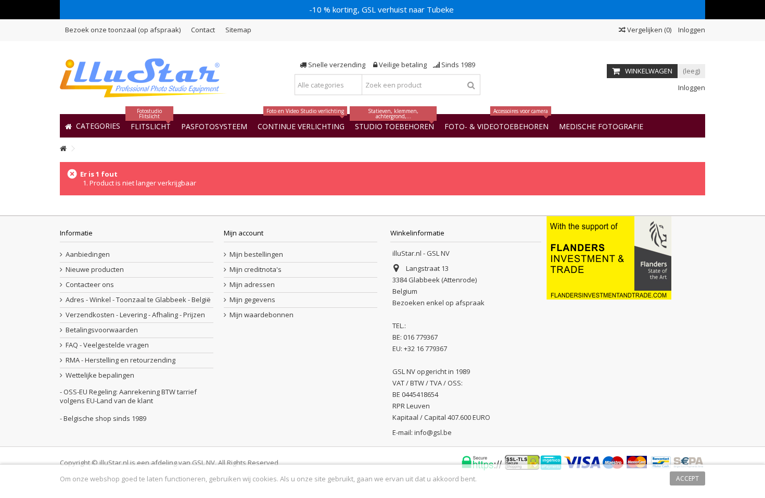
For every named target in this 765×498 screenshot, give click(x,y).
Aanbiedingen (88, 254)
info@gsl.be (433, 432)
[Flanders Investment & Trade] (608, 257)
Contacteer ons (90, 284)
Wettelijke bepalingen (100, 375)
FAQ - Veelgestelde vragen (107, 345)
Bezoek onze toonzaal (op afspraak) (123, 29)
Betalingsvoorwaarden (102, 330)
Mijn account (243, 233)
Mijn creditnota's (256, 269)
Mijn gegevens (252, 299)
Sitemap (238, 29)
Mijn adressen (252, 284)
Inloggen (691, 29)
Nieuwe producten (95, 269)
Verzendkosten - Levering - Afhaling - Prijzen (135, 314)
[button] (601, 126)
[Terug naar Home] (63, 148)
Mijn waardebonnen (262, 314)
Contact (203, 29)
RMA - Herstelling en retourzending (120, 360)
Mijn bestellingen (256, 254)
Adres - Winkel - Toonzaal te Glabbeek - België (138, 299)
